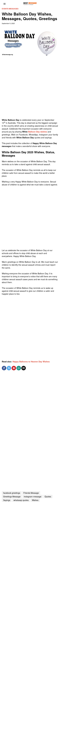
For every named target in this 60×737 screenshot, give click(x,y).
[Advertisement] (30, 88)
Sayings (6, 500)
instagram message (32, 496)
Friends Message (31, 492)
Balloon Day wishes (37, 131)
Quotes (48, 496)
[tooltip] (4, 368)
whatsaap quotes (21, 500)
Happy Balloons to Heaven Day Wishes (31, 361)
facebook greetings (11, 492)
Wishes (35, 500)
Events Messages (10, 9)
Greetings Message (12, 496)
